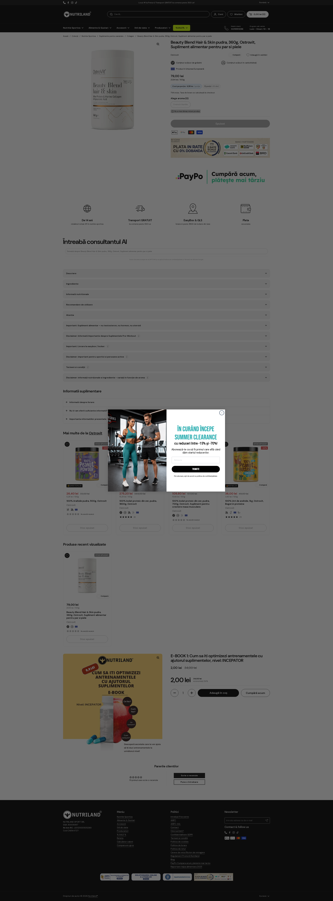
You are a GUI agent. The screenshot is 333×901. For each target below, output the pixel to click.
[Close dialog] (221, 413)
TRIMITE (195, 469)
